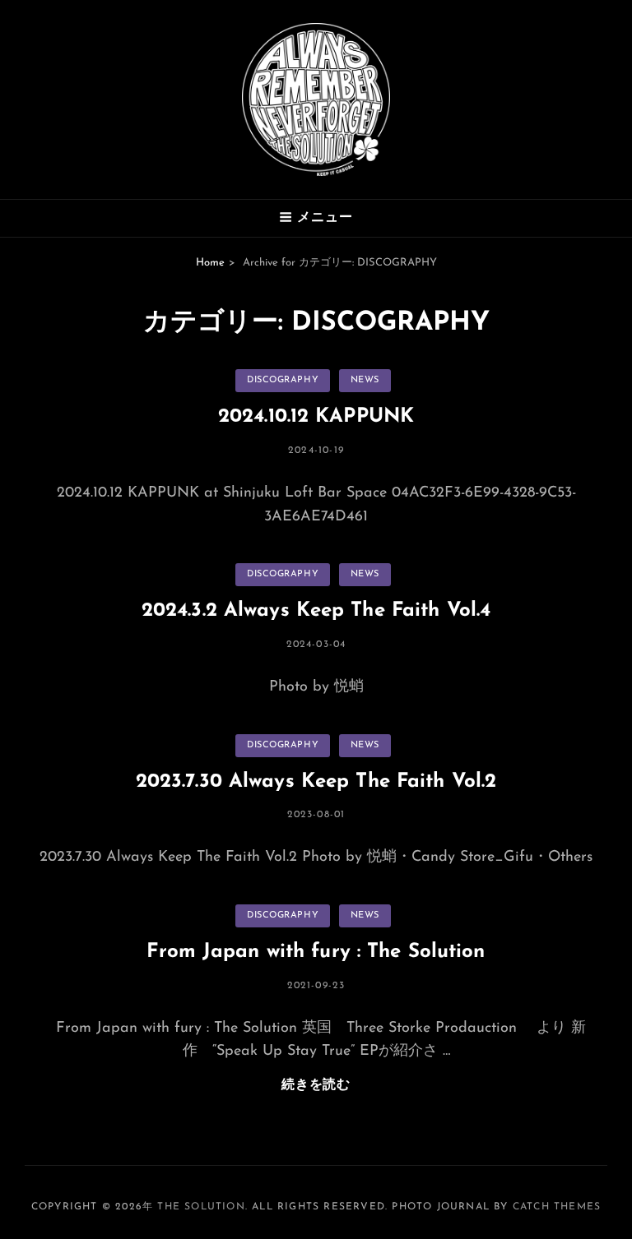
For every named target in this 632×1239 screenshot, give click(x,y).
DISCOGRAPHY (282, 380)
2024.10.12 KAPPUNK (316, 417)
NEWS (365, 380)
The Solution (200, 1207)
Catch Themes (557, 1207)
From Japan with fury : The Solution (325, 952)
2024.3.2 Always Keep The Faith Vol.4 (316, 611)
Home (210, 262)
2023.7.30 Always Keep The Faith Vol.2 (316, 782)
